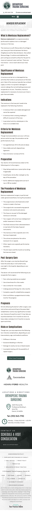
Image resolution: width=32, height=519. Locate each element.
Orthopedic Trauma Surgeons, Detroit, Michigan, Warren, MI (14, 29)
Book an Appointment (24, 12)
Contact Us (21, 478)
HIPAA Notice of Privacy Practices (16, 467)
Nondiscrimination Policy (16, 454)
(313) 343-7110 (9, 12)
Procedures (12, 30)
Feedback (28, 475)
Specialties (3, 30)
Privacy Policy (21, 460)
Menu (13, 16)
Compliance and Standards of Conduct (16, 457)
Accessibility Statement (16, 482)
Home (3, 475)
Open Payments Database (16, 485)
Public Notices (10, 460)
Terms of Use (16, 463)
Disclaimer (11, 475)
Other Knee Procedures (16, 358)
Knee (8, 30)
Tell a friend (11, 478)
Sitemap (19, 475)
